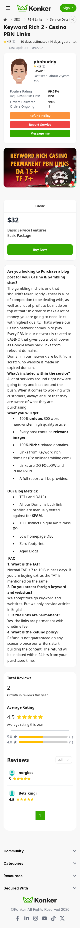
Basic (40, 206)
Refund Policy (40, 116)
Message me (40, 133)
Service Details (61, 19)
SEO (17, 19)
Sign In (68, 8)
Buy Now (40, 249)
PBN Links (35, 19)
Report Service (40, 124)
